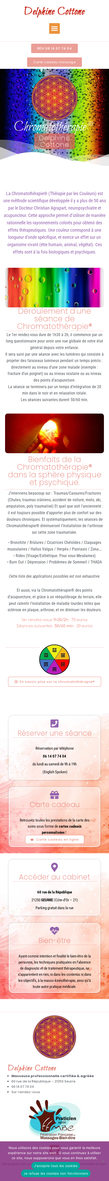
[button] (54, 28)
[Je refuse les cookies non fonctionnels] (102, 1161)
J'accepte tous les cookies (56, 1166)
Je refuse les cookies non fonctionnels (56, 1173)
